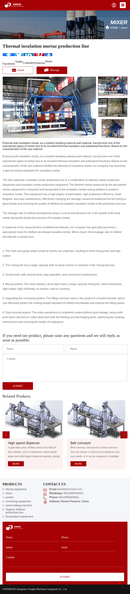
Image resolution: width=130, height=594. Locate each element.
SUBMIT (18, 386)
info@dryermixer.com (69, 489)
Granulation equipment (19, 516)
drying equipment (16, 489)
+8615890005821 (73, 493)
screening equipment (18, 501)
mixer (9, 493)
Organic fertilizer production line (15, 511)
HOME (114, 27)
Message (54, 70)
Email (20, 70)
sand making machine (19, 505)
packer (10, 497)
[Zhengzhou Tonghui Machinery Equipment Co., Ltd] (14, 4)
